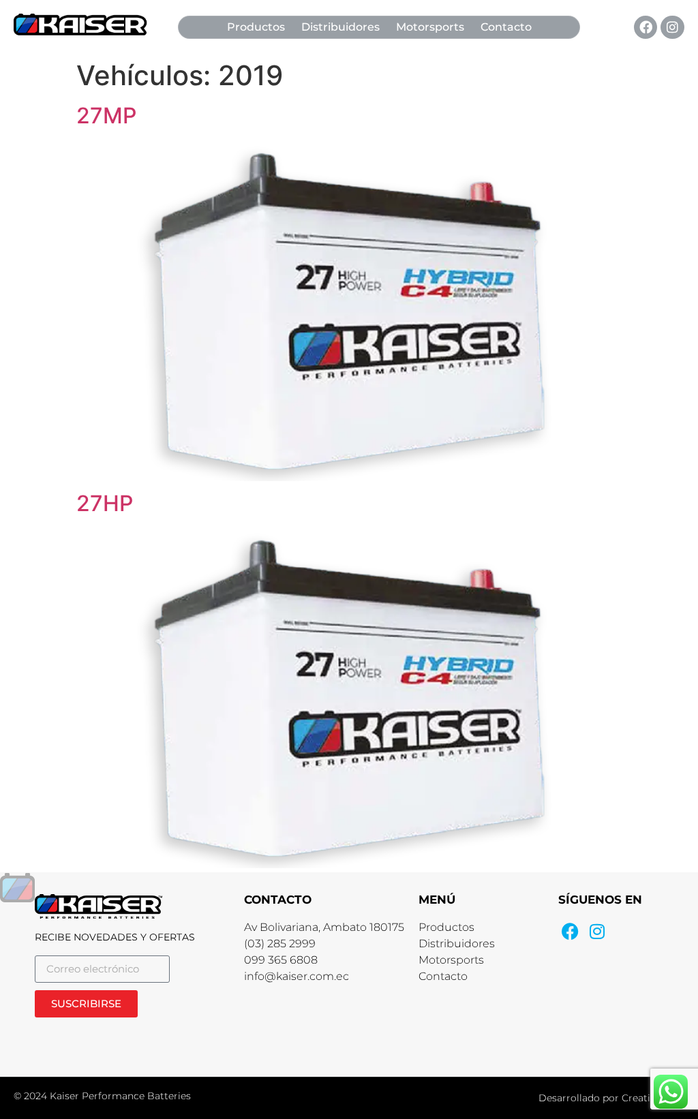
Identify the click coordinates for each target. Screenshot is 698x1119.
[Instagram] (672, 27)
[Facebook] (645, 27)
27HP (104, 503)
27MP (106, 115)
